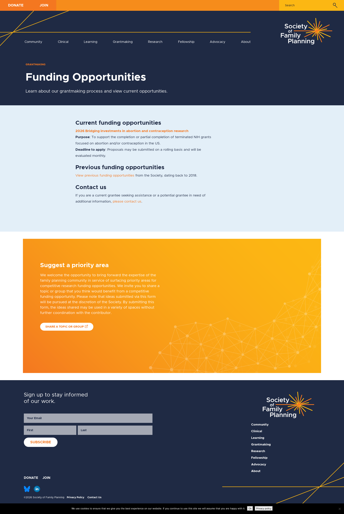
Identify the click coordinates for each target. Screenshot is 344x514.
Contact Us (94, 497)
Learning (90, 42)
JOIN (44, 5)
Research (155, 42)
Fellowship (186, 42)
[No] (339, 509)
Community (33, 42)
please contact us (127, 201)
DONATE (15, 5)
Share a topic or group (64, 326)
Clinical (63, 42)
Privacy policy (263, 508)
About (246, 42)
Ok (250, 508)
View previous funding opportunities (104, 175)
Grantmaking (123, 42)
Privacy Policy (75, 497)
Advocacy (217, 42)
